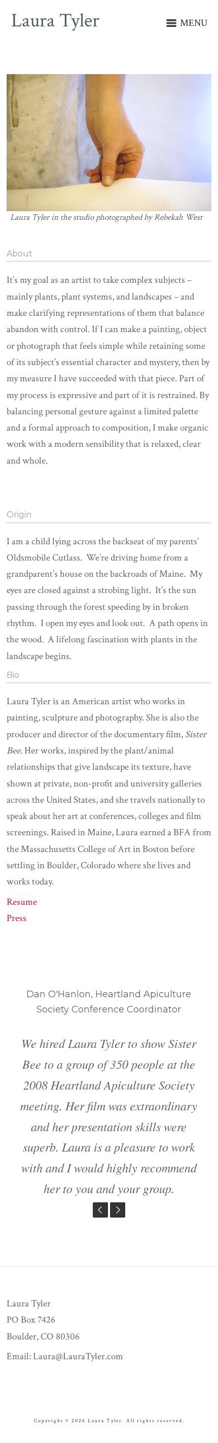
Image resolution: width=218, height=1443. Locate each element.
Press (16, 918)
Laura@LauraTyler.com (78, 1356)
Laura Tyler (55, 21)
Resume (22, 902)
